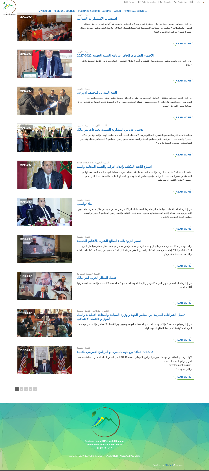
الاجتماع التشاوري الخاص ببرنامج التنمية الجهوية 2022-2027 (115, 55)
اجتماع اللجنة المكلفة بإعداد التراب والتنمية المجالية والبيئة (114, 166)
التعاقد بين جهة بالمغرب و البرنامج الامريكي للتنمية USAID (115, 351)
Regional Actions (89, 10)
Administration (111, 10)
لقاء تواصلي (84, 203)
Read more (183, 43)
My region (45, 10)
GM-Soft (169, 465)
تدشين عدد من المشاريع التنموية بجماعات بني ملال (110, 129)
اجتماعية (96, 310)
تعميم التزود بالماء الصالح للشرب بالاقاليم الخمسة (109, 240)
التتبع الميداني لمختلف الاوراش (97, 92)
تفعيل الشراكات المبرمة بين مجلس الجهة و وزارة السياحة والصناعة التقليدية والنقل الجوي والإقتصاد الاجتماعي (131, 316)
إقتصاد (105, 310)
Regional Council (64, 10)
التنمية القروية (84, 125)
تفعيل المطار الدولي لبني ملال (96, 277)
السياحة (81, 273)
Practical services (135, 10)
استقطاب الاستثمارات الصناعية (97, 18)
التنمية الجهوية (84, 51)
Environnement (85, 162)
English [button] (198, 1)
